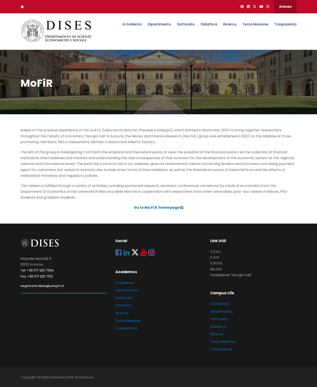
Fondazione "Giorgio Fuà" (231, 275)
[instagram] (267, 6)
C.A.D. (215, 257)
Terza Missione (255, 24)
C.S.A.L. (215, 251)
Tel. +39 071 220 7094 (37, 270)
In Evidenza (132, 24)
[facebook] (242, 6)
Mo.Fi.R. (216, 269)
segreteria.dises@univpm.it (42, 286)
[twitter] (254, 6)
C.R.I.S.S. (216, 263)
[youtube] (261, 6)
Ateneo (285, 6)
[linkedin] (248, 6)
